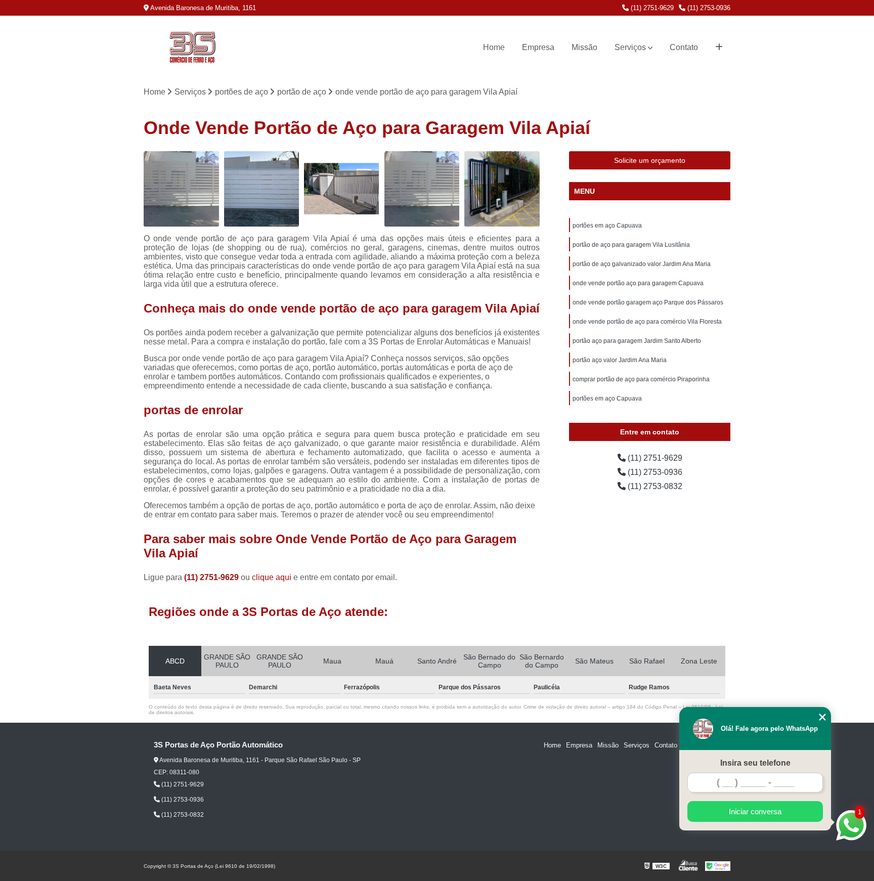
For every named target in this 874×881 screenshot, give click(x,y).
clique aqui (271, 577)
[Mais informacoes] (719, 47)
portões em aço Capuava (607, 225)
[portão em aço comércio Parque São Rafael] (261, 189)
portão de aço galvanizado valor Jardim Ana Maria (642, 264)
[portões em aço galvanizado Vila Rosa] (502, 189)
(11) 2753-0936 (707, 8)
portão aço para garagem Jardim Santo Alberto (637, 340)
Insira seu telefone (755, 763)
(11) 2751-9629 (651, 8)
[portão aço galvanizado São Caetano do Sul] (181, 189)
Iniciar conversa (755, 811)
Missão (584, 47)
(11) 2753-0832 (654, 486)
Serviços (630, 47)
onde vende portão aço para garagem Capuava (638, 283)
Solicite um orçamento (649, 160)
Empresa (538, 47)
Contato (684, 47)
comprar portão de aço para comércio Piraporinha (641, 379)
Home (494, 47)
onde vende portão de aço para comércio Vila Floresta (647, 321)
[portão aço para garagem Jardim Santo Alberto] (422, 189)
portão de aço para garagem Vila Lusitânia (631, 244)
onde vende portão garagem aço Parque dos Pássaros (648, 302)
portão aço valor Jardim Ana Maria (620, 360)
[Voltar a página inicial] (192, 47)
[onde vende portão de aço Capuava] (341, 189)
